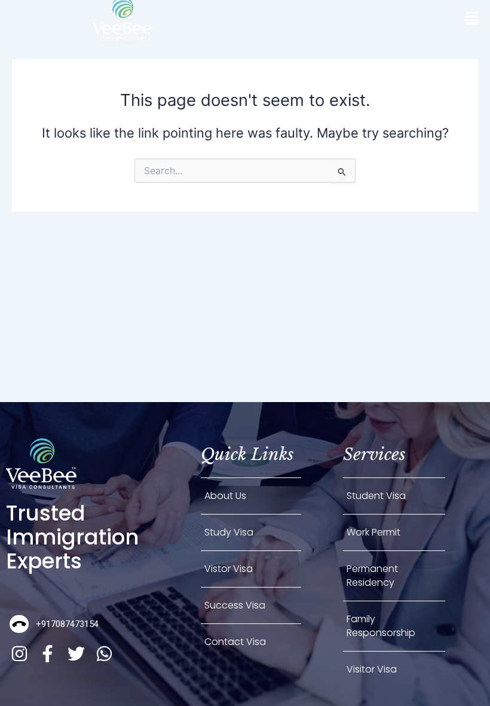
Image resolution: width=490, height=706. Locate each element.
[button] (472, 19)
